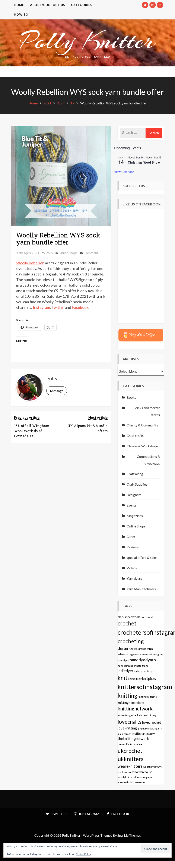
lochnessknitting (146, 715)
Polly (49, 253)
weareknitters (130, 766)
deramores (128, 648)
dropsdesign (145, 648)
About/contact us (47, 5)
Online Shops (67, 253)
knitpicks (149, 678)
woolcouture (125, 772)
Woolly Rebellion (30, 263)
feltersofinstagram (152, 654)
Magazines (135, 516)
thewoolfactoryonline (130, 744)
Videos (132, 568)
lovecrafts (129, 721)
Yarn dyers (134, 578)
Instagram (41, 307)
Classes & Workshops (142, 446)
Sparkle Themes (129, 835)
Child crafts (135, 435)
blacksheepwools (129, 617)
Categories (81, 5)
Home (19, 5)
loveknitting (127, 728)
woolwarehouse (142, 772)
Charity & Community (142, 425)
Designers (134, 495)
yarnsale (139, 782)
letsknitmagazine (127, 715)
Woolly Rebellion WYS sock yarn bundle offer (58, 238)
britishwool (147, 617)
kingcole (151, 671)
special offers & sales (142, 557)
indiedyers (140, 671)
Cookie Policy (83, 854)
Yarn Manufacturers (141, 589)
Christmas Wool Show (144, 162)
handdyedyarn (143, 659)
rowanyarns (155, 728)
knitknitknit (134, 679)
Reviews (133, 547)
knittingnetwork (135, 709)
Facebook (80, 307)
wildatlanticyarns (153, 766)
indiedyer (125, 670)
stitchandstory (144, 733)
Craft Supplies (137, 484)
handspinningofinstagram (133, 665)
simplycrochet (126, 733)
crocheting (131, 641)
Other (131, 536)
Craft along (135, 474)
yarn (149, 777)
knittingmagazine (147, 696)
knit (122, 677)
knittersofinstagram (145, 686)
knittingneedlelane (131, 702)
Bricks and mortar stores (146, 411)
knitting (127, 695)
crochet (127, 623)
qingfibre (142, 728)
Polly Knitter (87, 40)
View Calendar (124, 172)
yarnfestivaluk (126, 782)
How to (21, 14)
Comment (91, 253)
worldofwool (137, 777)
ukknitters (131, 759)
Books (131, 397)
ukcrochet (130, 750)
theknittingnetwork (133, 739)
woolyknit (124, 777)
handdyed (123, 660)
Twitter (57, 307)
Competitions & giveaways (148, 459)
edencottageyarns (130, 654)
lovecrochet (151, 722)
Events (131, 505)
